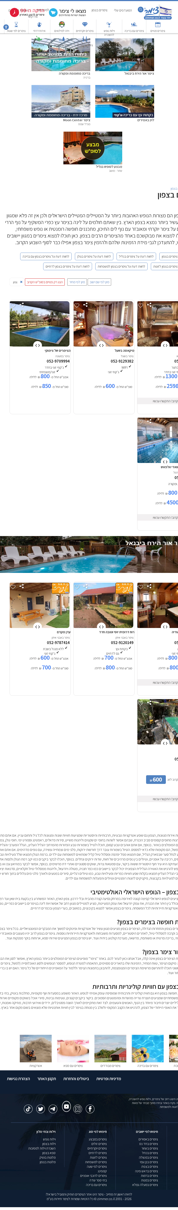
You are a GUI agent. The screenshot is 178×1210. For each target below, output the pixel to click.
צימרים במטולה (148, 1157)
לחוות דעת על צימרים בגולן (94, 256)
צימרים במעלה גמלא (145, 1184)
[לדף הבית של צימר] (157, 19)
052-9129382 (122, 361)
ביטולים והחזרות (76, 1078)
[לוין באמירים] (124, 87)
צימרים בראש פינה (146, 1171)
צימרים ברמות (149, 1175)
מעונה (58, 356)
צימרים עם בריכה (134, 31)
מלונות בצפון (48, 1162)
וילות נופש (49, 1139)
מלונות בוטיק (48, 1157)
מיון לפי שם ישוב (99, 282)
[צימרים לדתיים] (85, 41)
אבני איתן (120, 637)
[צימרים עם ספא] (73, 1061)
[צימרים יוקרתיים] (85, 26)
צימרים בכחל (150, 1153)
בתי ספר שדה (98, 1180)
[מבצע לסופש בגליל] (92, 134)
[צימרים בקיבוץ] (62, 41)
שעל (123, 356)
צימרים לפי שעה (97, 1166)
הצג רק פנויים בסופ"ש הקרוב (45, 282)
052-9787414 (58, 642)
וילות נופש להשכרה (109, 33)
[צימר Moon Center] (60, 87)
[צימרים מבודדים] (110, 1061)
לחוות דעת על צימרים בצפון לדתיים (68, 266)
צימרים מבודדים (110, 1065)
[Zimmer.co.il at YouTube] (65, 1102)
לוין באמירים (145, 120)
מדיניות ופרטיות (108, 1078)
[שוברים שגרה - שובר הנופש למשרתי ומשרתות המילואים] (62, 26)
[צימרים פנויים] (158, 26)
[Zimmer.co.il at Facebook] (90, 1106)
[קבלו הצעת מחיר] (65, 16)
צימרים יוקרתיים (85, 31)
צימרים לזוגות (98, 1157)
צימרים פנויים (157, 31)
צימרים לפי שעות (16, 31)
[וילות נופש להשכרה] (109, 26)
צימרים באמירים (148, 1139)
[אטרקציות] (39, 41)
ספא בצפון (49, 1153)
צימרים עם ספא (73, 1065)
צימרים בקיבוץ (62, 45)
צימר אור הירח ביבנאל (139, 73)
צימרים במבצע (98, 1139)
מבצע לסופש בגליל (109, 166)
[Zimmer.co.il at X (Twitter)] (40, 1106)
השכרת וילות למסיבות (42, 1148)
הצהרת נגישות (18, 1078)
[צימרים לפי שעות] (16, 26)
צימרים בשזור (150, 1148)
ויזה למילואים (61, 31)
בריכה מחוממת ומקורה (74, 73)
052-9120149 (122, 642)
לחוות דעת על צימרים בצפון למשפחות (121, 266)
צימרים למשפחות (96, 1162)
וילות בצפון (49, 1143)
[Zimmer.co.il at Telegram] (53, 1106)
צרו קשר (32, 16)
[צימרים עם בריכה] (134, 26)
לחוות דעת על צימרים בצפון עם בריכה (46, 256)
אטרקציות (38, 45)
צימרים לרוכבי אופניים (93, 1175)
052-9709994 (58, 361)
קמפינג (102, 1171)
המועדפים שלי (123, 10)
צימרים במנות (149, 1180)
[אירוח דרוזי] (39, 26)
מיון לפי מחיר (77, 282)
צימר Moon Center (76, 120)
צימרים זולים (99, 1143)
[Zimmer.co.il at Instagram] (77, 1106)
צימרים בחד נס (148, 1143)
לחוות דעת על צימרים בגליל (136, 256)
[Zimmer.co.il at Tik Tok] (28, 1106)
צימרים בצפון (99, 10)
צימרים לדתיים (85, 45)
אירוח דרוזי (39, 31)
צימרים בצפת (149, 1166)
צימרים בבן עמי (149, 1162)
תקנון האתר (46, 1078)
